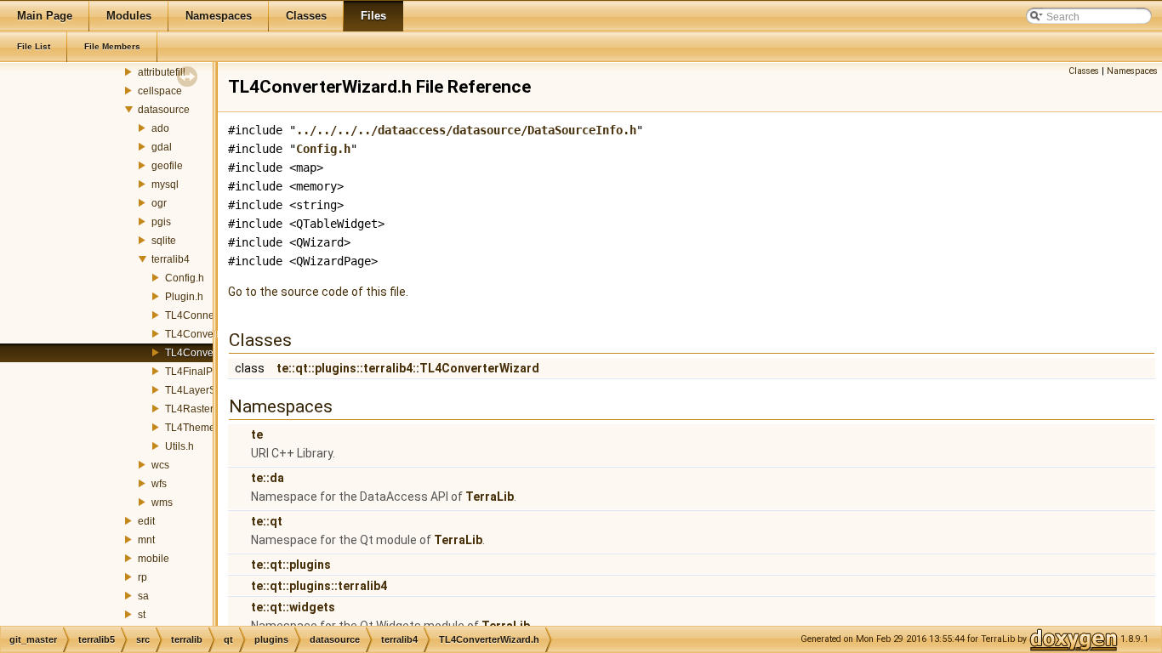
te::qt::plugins (291, 564)
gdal (161, 147)
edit (146, 521)
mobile (153, 559)
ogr (159, 203)
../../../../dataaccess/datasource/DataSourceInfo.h (466, 130)
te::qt (266, 521)
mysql (165, 184)
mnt (146, 540)
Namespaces (1132, 71)
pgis (161, 222)
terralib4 (170, 259)
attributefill (161, 72)
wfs (159, 484)
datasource (164, 110)
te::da (267, 478)
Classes (1083, 71)
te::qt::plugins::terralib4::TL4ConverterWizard (407, 368)
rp (142, 577)
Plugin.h (184, 297)
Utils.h (179, 446)
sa (143, 596)
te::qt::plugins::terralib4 (319, 586)
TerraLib (489, 496)
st (141, 615)
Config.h (184, 278)
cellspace (160, 91)
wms (162, 502)
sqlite (163, 241)
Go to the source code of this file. (318, 291)
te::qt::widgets (293, 607)
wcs (160, 465)
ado (160, 128)
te (257, 434)
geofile (167, 166)
